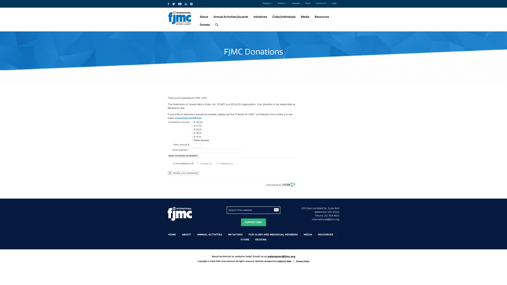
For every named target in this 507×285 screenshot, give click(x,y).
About (204, 17)
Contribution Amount (178, 122)
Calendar (296, 3)
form (273, 114)
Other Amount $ (181, 144)
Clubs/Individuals (284, 17)
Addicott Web (284, 261)
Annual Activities (209, 234)
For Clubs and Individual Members (273, 234)
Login (334, 3)
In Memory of (226, 163)
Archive (281, 3)
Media (305, 17)
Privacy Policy (303, 261)
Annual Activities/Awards (230, 17)
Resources (322, 17)
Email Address (181, 150)
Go (276, 210)
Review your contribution (185, 173)
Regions (267, 3)
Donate (205, 25)
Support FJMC (253, 222)
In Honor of (206, 163)
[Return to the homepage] (180, 17)
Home (172, 234)
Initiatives (260, 17)
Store (307, 3)
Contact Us (321, 3)
